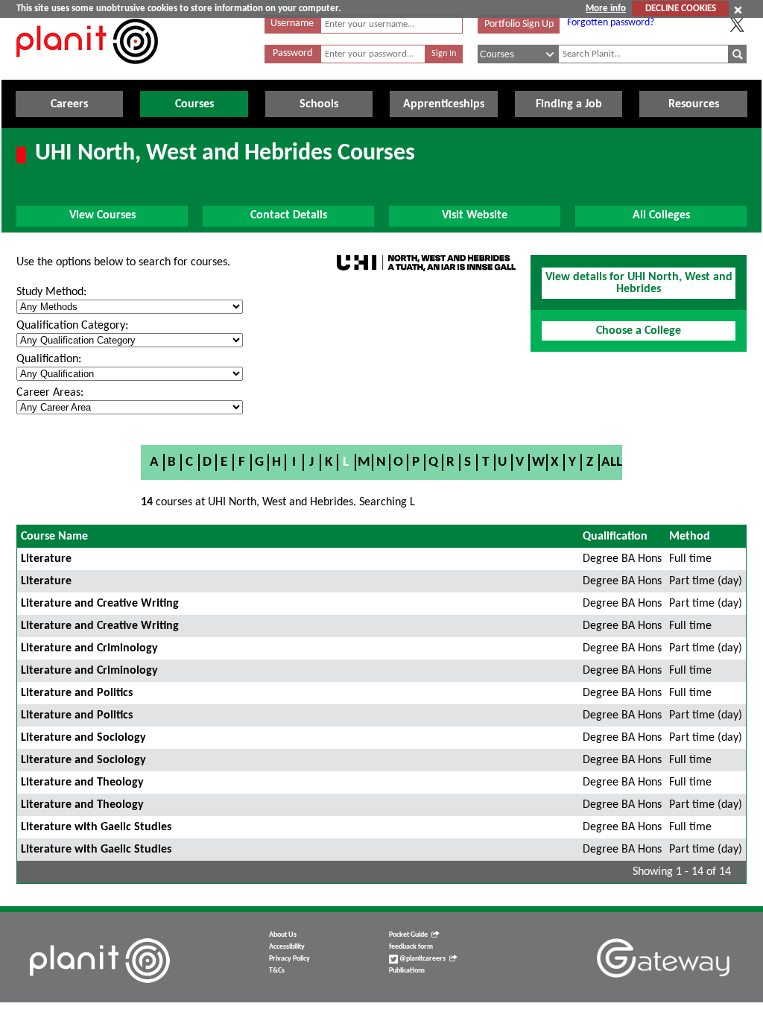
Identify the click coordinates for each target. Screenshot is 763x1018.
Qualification (615, 537)
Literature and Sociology (83, 738)
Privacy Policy (289, 958)
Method (689, 537)
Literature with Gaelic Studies (96, 827)
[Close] (738, 9)
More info (606, 8)
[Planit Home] (87, 72)
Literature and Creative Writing (100, 604)
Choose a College (638, 331)
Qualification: (48, 359)
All (611, 462)
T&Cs (277, 970)
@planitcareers (422, 958)
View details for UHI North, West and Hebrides (638, 283)
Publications (407, 970)
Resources (693, 104)
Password (292, 53)
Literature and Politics (77, 693)
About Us (283, 935)
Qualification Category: (72, 326)
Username (292, 23)
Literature (46, 559)
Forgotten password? (610, 22)
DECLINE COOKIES (680, 8)
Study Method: (51, 292)
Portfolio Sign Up (519, 24)
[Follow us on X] (737, 24)
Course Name (54, 537)
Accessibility (287, 946)
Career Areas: (49, 393)
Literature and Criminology (89, 648)
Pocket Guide (408, 935)
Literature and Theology (82, 782)
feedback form (411, 946)
